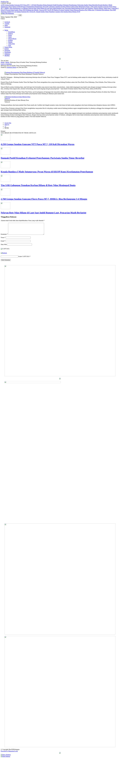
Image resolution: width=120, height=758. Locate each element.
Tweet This (7, 123)
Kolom (6, 49)
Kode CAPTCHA (23, 256)
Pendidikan (11, 32)
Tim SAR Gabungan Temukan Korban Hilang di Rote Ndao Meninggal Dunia (66, 6)
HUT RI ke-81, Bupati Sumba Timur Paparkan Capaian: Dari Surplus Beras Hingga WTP (53, 11)
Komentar (4, 234)
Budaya (10, 33)
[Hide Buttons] (5, 756)
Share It (6, 124)
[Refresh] (4, 253)
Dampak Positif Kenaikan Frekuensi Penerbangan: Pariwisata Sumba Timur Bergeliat (72, 5)
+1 (5, 126)
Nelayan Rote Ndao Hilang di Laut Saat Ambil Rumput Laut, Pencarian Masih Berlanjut (54, 8)
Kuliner (10, 40)
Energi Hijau (8, 47)
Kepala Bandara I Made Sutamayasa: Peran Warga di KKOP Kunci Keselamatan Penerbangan (47, 171)
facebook (7, 22)
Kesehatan (7, 52)
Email (3, 241)
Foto (9, 45)
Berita (6, 30)
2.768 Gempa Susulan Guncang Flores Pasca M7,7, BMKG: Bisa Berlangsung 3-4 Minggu (44, 199)
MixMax (7, 55)
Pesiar (10, 35)
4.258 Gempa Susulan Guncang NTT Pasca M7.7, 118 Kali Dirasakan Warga (24, 5)
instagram (7, 27)
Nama (3, 237)
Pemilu (10, 42)
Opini (10, 37)
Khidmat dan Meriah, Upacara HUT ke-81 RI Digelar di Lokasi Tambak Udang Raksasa (52, 10)
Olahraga (7, 54)
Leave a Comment (6, 64)
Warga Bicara (12, 38)
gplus (6, 25)
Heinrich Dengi (11, 67)
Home (2, 62)
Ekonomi (7, 50)
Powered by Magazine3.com (9, 751)
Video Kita (11, 43)
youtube (6, 23)
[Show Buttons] (6, 754)
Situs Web (4, 244)
